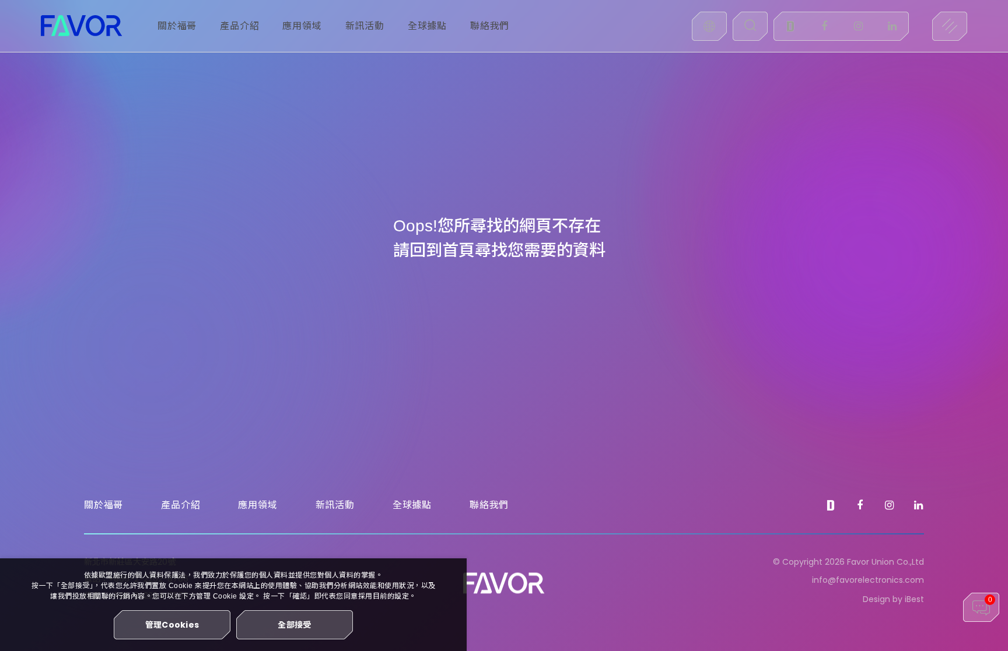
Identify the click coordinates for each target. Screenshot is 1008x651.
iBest (914, 599)
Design (876, 599)
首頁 (458, 250)
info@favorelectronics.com (868, 580)
